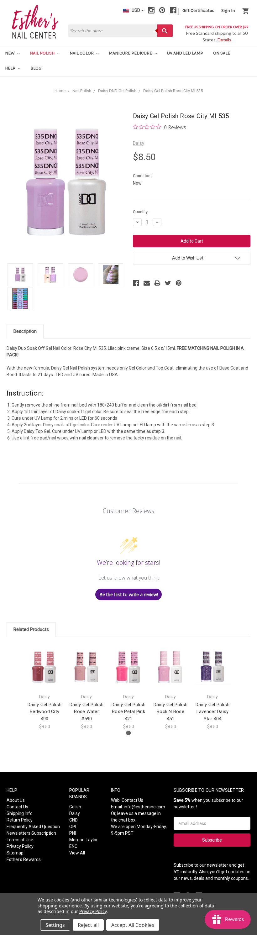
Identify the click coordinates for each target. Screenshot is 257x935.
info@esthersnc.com (144, 806)
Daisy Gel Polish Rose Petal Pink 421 (128, 712)
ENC (73, 846)
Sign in (228, 10)
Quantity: (141, 211)
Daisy (74, 813)
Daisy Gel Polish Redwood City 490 (44, 712)
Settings (55, 925)
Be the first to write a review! (128, 594)
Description (25, 331)
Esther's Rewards (24, 859)
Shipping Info (20, 813)
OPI (72, 826)
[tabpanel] (45, 686)
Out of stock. (170, 672)
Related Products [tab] (31, 629)
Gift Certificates (198, 10)
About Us (16, 800)
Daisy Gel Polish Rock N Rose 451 (170, 712)
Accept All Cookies (132, 925)
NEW (10, 53)
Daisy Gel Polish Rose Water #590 (86, 712)
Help (10, 68)
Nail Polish (42, 53)
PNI (72, 833)
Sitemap (15, 852)
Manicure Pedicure (131, 53)
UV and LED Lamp (185, 53)
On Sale (221, 53)
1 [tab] (128, 733)
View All (77, 852)
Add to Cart (44, 672)
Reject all (88, 925)
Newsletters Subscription (31, 833)
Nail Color (82, 53)
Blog (35, 68)
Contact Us (17, 806)
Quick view (44, 661)
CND (73, 819)
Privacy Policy (20, 846)
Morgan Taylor (83, 839)
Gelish (75, 806)
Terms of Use (20, 839)
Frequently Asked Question (33, 826)
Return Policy (20, 819)
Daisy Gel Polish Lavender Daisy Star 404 (212, 712)
